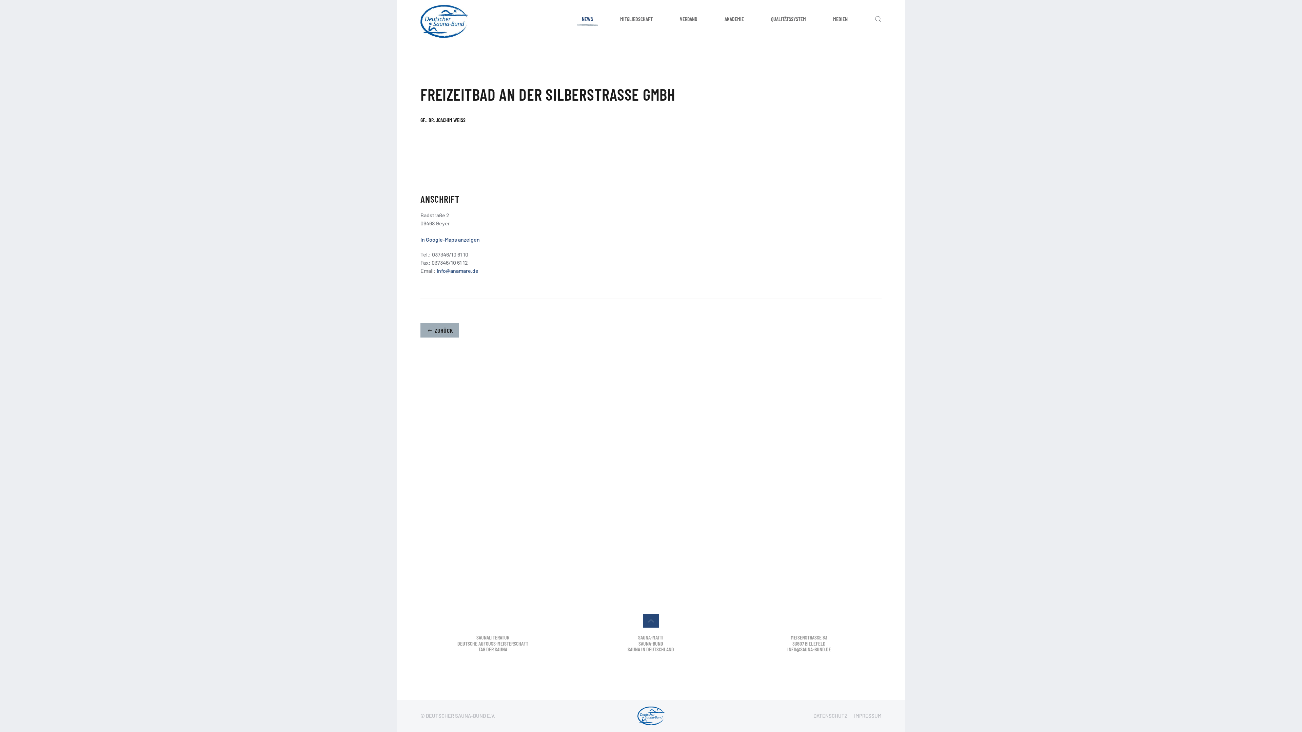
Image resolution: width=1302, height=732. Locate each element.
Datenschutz (830, 716)
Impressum (868, 716)
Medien (840, 19)
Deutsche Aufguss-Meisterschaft (492, 643)
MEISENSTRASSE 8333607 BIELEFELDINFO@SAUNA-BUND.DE (809, 643)
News (587, 19)
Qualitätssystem (788, 19)
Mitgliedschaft (636, 19)
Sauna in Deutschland (651, 649)
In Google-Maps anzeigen (450, 239)
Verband (688, 19)
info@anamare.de (457, 270)
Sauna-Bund (650, 643)
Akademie (734, 19)
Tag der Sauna (492, 649)
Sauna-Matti (651, 637)
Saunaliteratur (492, 637)
